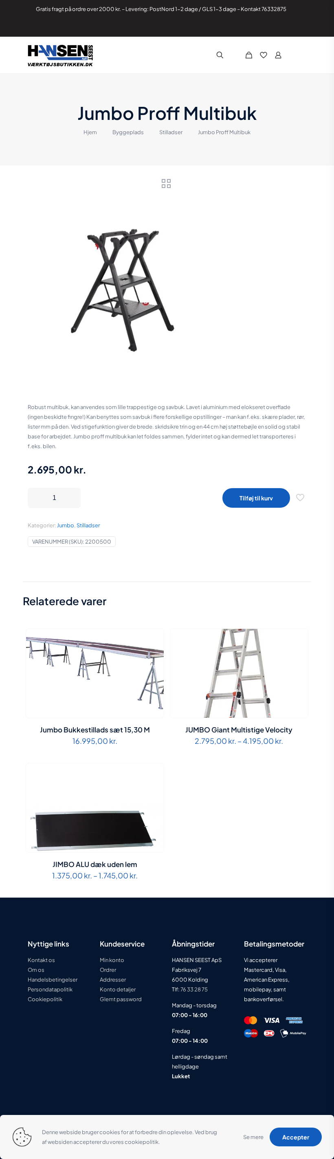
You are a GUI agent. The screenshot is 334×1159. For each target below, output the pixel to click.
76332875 (273, 9)
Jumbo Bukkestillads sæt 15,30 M (95, 729)
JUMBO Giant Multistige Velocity (238, 729)
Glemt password (121, 999)
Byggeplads (128, 132)
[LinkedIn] (283, 27)
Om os (36, 970)
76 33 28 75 (194, 989)
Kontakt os (41, 960)
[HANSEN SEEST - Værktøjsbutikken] (60, 55)
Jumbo (65, 525)
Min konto (112, 960)
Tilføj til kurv (256, 498)
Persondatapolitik (50, 989)
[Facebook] (272, 27)
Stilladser (170, 132)
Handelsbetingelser (52, 979)
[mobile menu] (300, 55)
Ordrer (108, 970)
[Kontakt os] (294, 27)
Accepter (295, 1137)
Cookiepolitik (45, 999)
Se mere (253, 1137)
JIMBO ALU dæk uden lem (95, 864)
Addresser (113, 979)
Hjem (90, 132)
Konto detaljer (118, 989)
